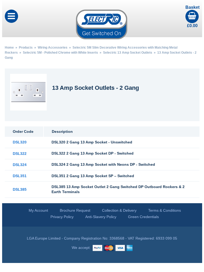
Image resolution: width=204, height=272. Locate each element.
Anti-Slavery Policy (100, 217)
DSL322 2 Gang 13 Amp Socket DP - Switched (93, 153)
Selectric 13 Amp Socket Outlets (127, 52)
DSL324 (20, 165)
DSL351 (20, 176)
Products (26, 47)
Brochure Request (75, 210)
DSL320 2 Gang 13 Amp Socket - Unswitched (92, 142)
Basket (192, 16)
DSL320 (20, 142)
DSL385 (20, 189)
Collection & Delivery (119, 210)
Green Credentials (143, 217)
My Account (38, 210)
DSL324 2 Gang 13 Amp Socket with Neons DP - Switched (103, 164)
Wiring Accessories (52, 47)
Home (9, 47)
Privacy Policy (62, 217)
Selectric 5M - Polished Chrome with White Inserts (60, 52)
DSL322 (20, 153)
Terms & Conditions (164, 210)
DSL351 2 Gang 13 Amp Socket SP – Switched (93, 176)
